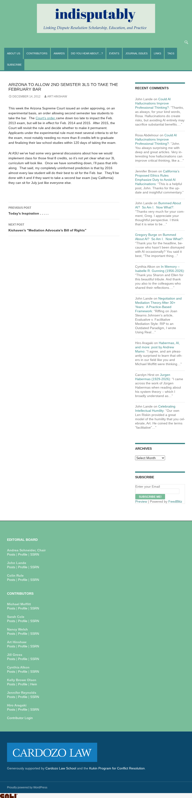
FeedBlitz (175, 501)
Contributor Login (20, 718)
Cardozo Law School (60, 768)
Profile (22, 554)
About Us (13, 53)
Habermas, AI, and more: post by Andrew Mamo (157, 347)
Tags (170, 53)
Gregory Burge (146, 235)
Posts (11, 554)
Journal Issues (137, 53)
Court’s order (46, 118)
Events (114, 53)
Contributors (36, 53)
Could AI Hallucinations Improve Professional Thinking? (153, 103)
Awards (59, 53)
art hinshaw (57, 96)
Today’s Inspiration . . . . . (28, 210)
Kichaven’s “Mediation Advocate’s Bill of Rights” (47, 227)
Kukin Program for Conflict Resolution (117, 768)
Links (157, 53)
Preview (141, 501)
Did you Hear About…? (87, 53)
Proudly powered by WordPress (27, 787)
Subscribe (14, 64)
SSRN (34, 554)
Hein (33, 684)
